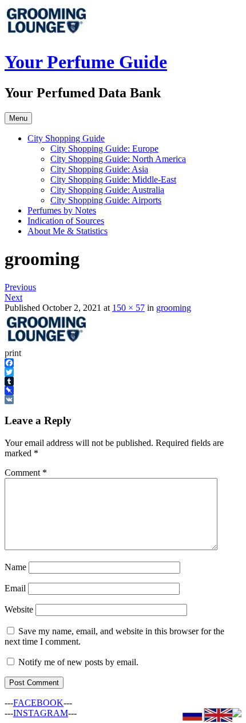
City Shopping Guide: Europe (104, 148)
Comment (26, 472)
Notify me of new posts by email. (78, 662)
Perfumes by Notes (61, 210)
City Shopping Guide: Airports (105, 200)
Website (19, 609)
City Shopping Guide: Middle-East (113, 179)
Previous (20, 287)
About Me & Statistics (67, 231)
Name (15, 567)
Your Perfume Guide (86, 62)
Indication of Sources (65, 221)
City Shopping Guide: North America (118, 159)
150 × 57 (128, 308)
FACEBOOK (38, 703)
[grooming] (47, 342)
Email (15, 588)
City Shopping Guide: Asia (99, 169)
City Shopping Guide (66, 138)
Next (13, 297)
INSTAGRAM (40, 713)
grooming (173, 308)
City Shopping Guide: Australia (107, 190)
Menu (18, 118)
